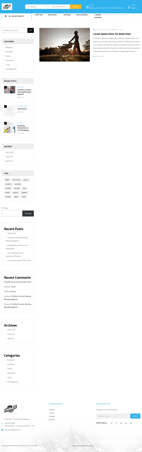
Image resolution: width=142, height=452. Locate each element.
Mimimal (24, 192)
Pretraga (5, 208)
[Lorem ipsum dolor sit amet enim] (64, 29)
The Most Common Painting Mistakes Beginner (24, 91)
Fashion (17, 188)
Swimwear (10, 60)
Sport (24, 197)
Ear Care (18, 184)
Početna (52, 410)
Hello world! (22, 109)
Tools (8, 64)
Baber (7, 180)
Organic (8, 197)
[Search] (30, 30)
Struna (13, 291)
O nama (52, 413)
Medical (15, 192)
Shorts (8, 56)
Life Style (9, 51)
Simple (16, 197)
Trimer (13, 286)
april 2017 (9, 161)
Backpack (9, 47)
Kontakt (51, 420)
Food (24, 188)
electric (8, 188)
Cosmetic (8, 184)
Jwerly (7, 192)
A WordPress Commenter (13, 282)
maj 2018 (9, 156)
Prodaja (51, 416)
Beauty (26, 180)
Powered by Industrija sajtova (83, 446)
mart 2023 (10, 152)
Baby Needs (16, 180)
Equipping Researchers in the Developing (23, 127)
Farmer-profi (18, 446)
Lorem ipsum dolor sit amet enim (19, 260)
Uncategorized (11, 69)
